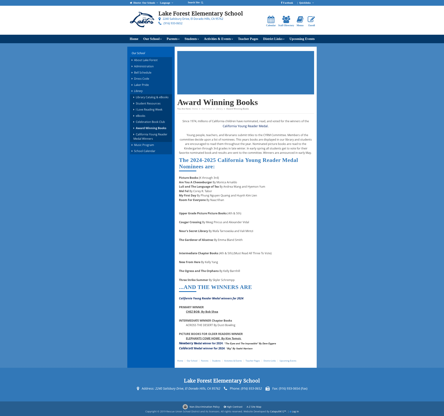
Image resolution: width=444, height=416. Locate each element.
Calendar (271, 25)
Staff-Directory (286, 25)
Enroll (311, 25)
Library (219, 108)
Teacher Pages (248, 39)
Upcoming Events (302, 39)
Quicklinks (305, 2)
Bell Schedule (142, 72)
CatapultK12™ (278, 411)
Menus (300, 25)
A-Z (254, 406)
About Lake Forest (146, 60)
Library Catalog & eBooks (152, 97)
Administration (144, 66)
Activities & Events (217, 39)
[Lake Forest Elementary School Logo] (142, 20)
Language (165, 2)
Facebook (287, 2)
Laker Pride (141, 85)
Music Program (144, 145)
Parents (172, 39)
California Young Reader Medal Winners (150, 136)
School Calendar (144, 151)
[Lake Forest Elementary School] (202, 2)
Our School (151, 39)
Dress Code (141, 79)
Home (134, 39)
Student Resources (148, 103)
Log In (295, 411)
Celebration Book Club (150, 122)
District (137, 2)
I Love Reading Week (149, 109)
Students (191, 39)
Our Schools (149, 2)
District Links (272, 39)
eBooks (140, 116)
